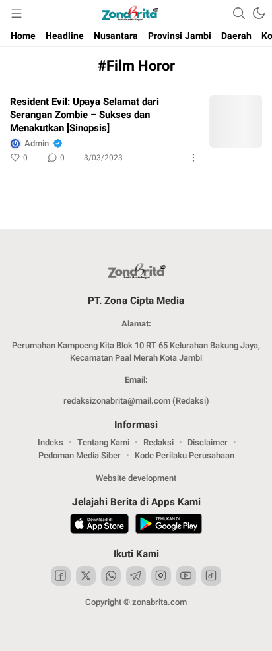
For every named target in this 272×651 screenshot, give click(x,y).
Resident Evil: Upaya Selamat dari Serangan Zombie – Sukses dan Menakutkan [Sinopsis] (84, 115)
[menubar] (16, 13)
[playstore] (168, 526)
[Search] (239, 13)
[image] (235, 121)
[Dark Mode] (259, 13)
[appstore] (99, 526)
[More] (193, 157)
